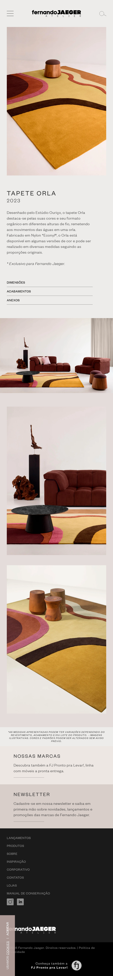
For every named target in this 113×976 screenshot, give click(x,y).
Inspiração (16, 861)
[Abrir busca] (102, 13)
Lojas (12, 885)
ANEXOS (13, 300)
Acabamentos (19, 291)
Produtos (15, 846)
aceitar (7, 928)
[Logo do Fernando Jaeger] (56, 13)
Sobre (12, 854)
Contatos (15, 877)
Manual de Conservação (28, 893)
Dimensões (16, 282)
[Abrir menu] (10, 13)
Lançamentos (19, 838)
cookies (7, 948)
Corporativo (18, 869)
